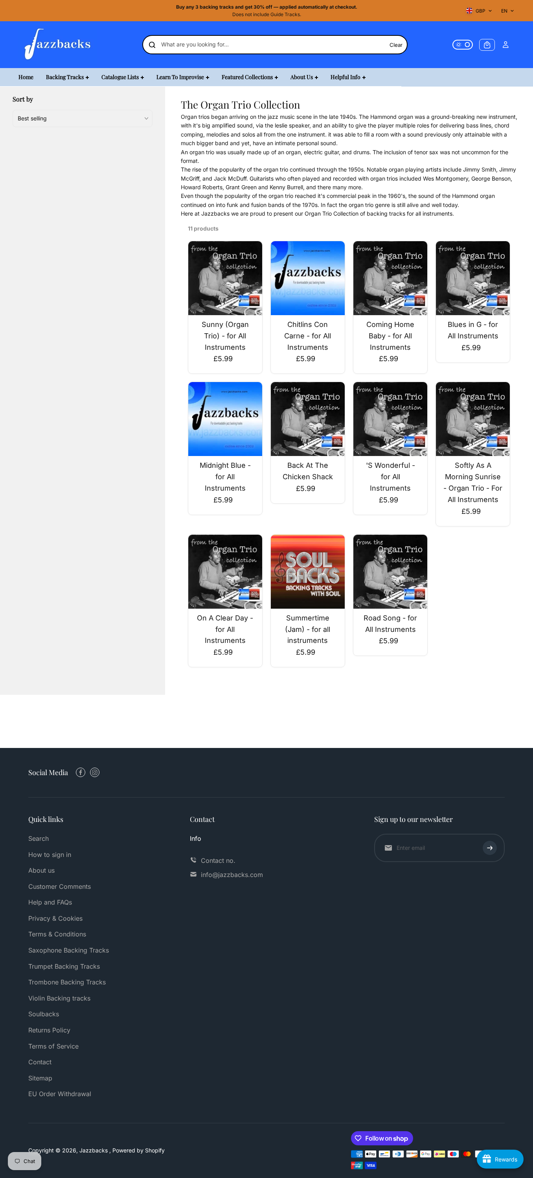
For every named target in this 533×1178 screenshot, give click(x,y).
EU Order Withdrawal (59, 1094)
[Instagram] (94, 772)
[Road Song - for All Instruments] (390, 572)
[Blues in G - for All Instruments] (473, 278)
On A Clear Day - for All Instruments (225, 629)
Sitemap (40, 1078)
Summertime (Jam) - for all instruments (307, 629)
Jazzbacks (94, 1150)
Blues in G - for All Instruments (473, 330)
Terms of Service (53, 1046)
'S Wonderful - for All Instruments (390, 476)
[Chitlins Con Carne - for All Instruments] (308, 278)
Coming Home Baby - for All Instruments (390, 335)
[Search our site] (152, 45)
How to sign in (49, 855)
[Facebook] (80, 772)
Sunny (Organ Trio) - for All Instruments (225, 335)
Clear (396, 45)
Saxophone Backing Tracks (68, 950)
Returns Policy (49, 1030)
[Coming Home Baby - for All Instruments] (390, 278)
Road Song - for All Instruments (390, 623)
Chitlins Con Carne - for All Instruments (307, 335)
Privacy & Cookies (55, 918)
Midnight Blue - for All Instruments (225, 476)
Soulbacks (43, 1014)
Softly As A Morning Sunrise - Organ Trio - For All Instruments (472, 482)
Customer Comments (59, 886)
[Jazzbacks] (57, 44)
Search (38, 838)
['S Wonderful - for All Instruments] (390, 419)
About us (41, 870)
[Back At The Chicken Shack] (308, 419)
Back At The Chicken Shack (308, 471)
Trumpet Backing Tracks (64, 966)
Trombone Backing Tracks (67, 982)
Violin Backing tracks (59, 998)
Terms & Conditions (57, 934)
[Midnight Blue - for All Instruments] (225, 419)
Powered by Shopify (138, 1150)
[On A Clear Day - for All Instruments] (225, 572)
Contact (39, 1062)
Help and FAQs (50, 902)
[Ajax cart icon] (487, 45)
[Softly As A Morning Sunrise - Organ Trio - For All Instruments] (473, 419)
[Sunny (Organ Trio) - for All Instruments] (225, 278)
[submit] (489, 847)
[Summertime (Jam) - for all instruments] (308, 572)
